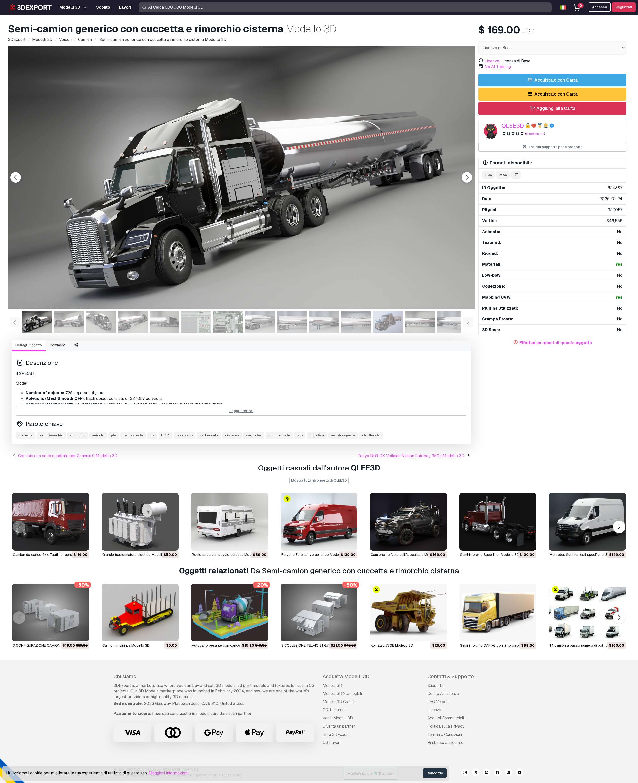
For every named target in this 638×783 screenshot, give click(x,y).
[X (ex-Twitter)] (476, 773)
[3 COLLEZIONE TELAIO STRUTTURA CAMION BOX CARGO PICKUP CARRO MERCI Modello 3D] (319, 612)
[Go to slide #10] (324, 322)
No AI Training (498, 66)
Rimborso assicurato (445, 742)
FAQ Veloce (438, 701)
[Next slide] (467, 177)
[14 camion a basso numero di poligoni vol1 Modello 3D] (587, 612)
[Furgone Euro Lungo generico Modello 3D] (319, 522)
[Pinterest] (487, 773)
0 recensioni (535, 134)
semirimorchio (51, 435)
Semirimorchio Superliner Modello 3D (489, 554)
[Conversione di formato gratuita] (516, 175)
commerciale (279, 435)
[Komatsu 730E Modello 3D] (408, 612)
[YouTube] (520, 773)
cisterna (25, 435)
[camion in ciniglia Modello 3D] (140, 612)
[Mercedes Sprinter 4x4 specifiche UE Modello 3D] (587, 522)
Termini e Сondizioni (444, 734)
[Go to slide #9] (292, 322)
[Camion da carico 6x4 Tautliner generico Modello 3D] (50, 522)
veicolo (98, 435)
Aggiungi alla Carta (555, 108)
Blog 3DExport (336, 734)
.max (503, 175)
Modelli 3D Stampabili (342, 693)
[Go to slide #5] (164, 322)
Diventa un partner (339, 726)
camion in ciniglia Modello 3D (126, 645)
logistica (316, 435)
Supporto (435, 685)
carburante (208, 435)
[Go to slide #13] (420, 322)
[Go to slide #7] (228, 322)
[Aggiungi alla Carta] (71, 544)
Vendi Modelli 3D (338, 718)
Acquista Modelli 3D (346, 676)
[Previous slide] (15, 177)
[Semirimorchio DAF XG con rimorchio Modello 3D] (497, 612)
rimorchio (77, 435)
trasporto (184, 435)
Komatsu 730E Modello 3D (392, 645)
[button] (619, 527)
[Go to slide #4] (133, 322)
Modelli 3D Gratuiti (339, 701)
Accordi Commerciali (445, 718)
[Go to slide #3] (101, 322)
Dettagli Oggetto (28, 345)
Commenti (58, 345)
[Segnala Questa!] (82, 544)
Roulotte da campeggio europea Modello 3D (227, 554)
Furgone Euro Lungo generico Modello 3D (314, 554)
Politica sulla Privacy (445, 726)
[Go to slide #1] (37, 322)
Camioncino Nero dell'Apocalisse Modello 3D (407, 554)
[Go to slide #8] (260, 322)
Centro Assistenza (443, 693)
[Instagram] (465, 773)
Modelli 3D (332, 685)
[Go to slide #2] (69, 322)
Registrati (623, 7)
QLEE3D (513, 126)
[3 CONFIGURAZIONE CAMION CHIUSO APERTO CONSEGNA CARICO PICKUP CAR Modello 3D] (50, 612)
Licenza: (492, 61)
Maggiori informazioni (168, 773)
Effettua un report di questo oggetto (555, 342)
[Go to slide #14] (452, 322)
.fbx (488, 175)
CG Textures (333, 709)
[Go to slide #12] (388, 322)
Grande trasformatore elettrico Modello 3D (136, 554)
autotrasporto (343, 435)
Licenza (434, 709)
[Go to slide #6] (196, 322)
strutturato (371, 435)
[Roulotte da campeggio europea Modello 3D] (229, 522)
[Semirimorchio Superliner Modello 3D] (497, 522)
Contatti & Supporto (450, 676)
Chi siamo (124, 676)
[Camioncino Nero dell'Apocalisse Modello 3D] (408, 522)
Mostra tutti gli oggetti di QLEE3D (319, 480)
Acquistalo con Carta (555, 80)
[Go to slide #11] (356, 322)
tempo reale (133, 435)
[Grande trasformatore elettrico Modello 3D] (140, 522)
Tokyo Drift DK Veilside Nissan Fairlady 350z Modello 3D (411, 455)
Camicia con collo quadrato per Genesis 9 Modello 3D (67, 455)
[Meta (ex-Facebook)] (498, 773)
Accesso (599, 7)
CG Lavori (331, 742)
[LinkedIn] (509, 773)
